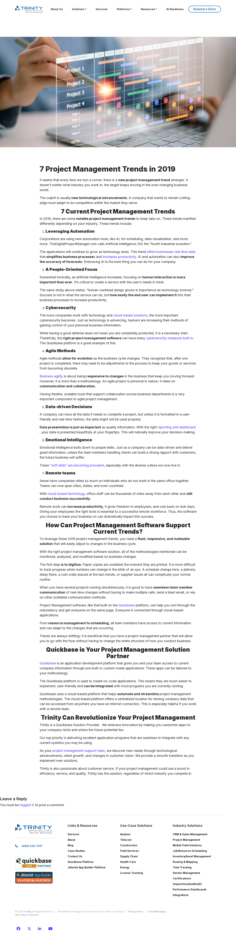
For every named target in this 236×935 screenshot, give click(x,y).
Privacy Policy (135, 911)
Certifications (182, 878)
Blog (70, 845)
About (71, 839)
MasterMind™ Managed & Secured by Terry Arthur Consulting (90, 911)
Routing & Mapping (185, 861)
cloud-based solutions (129, 315)
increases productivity (119, 257)
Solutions (78, 9)
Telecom (125, 839)
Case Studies (76, 850)
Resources (148, 9)
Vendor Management (186, 872)
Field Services (129, 850)
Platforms (123, 9)
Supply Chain (129, 856)
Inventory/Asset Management (192, 856)
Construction (128, 845)
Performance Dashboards (189, 889)
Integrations (181, 895)
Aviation (125, 834)
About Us (57, 9)
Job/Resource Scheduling (190, 850)
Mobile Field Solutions (187, 845)
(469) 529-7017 (32, 846)
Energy (124, 867)
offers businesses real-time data (171, 252)
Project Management (186, 839)
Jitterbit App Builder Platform (86, 867)
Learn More (204, 9)
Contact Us (75, 856)
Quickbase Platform (80, 861)
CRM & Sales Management (190, 834)
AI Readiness (174, 9)
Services (101, 9)
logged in (27, 805)
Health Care (128, 861)
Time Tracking (182, 867)
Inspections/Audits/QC (187, 883)
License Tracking (131, 872)
